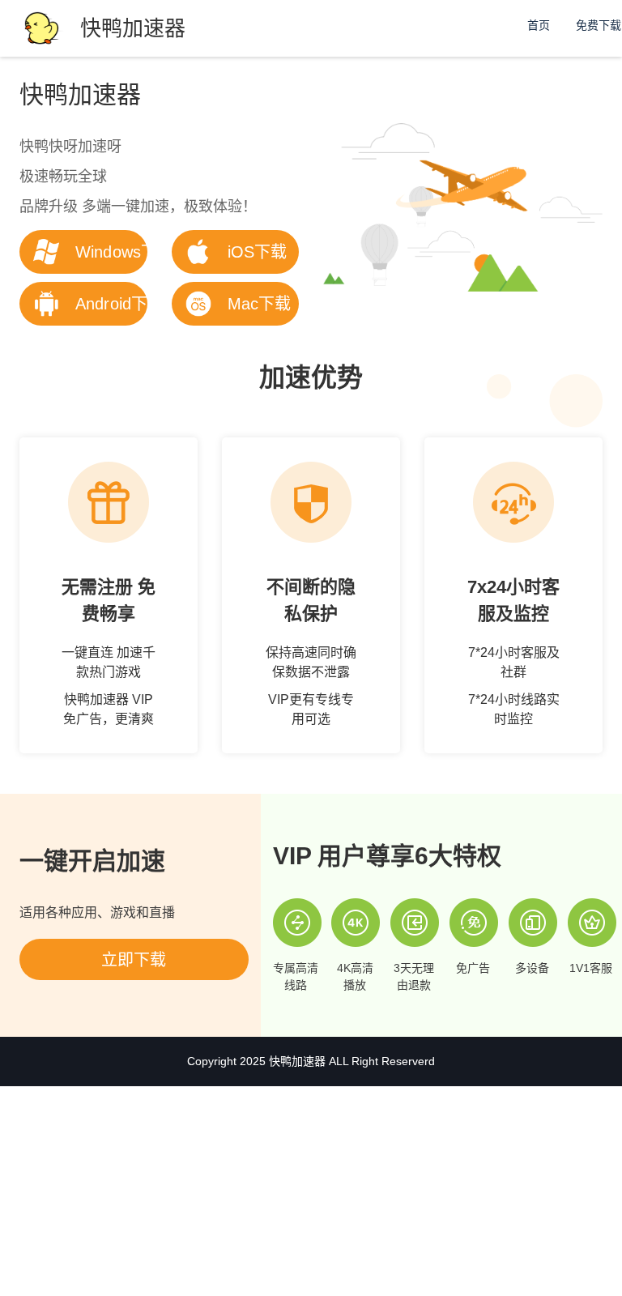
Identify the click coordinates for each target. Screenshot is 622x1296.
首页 (538, 25)
